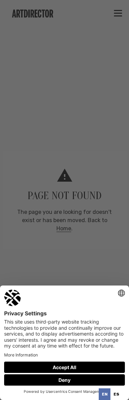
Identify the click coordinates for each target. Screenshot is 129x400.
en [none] (105, 394)
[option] (116, 394)
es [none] (116, 394)
